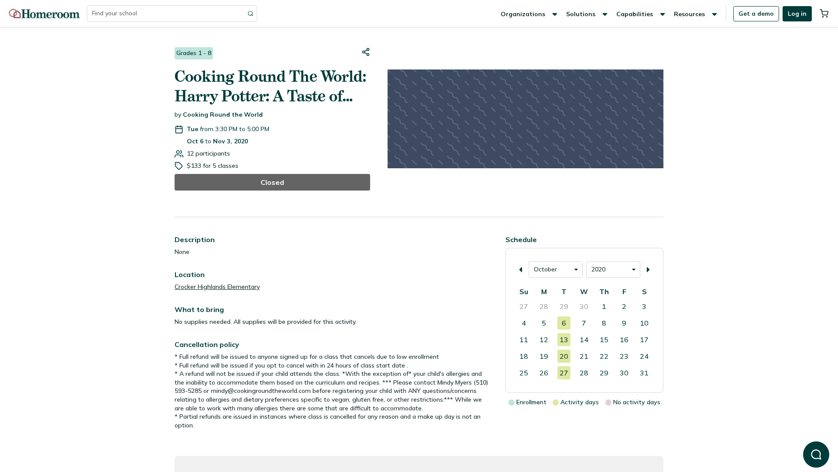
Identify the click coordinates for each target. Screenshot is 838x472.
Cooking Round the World (223, 114)
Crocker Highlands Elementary (217, 287)
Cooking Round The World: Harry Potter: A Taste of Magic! (270, 86)
